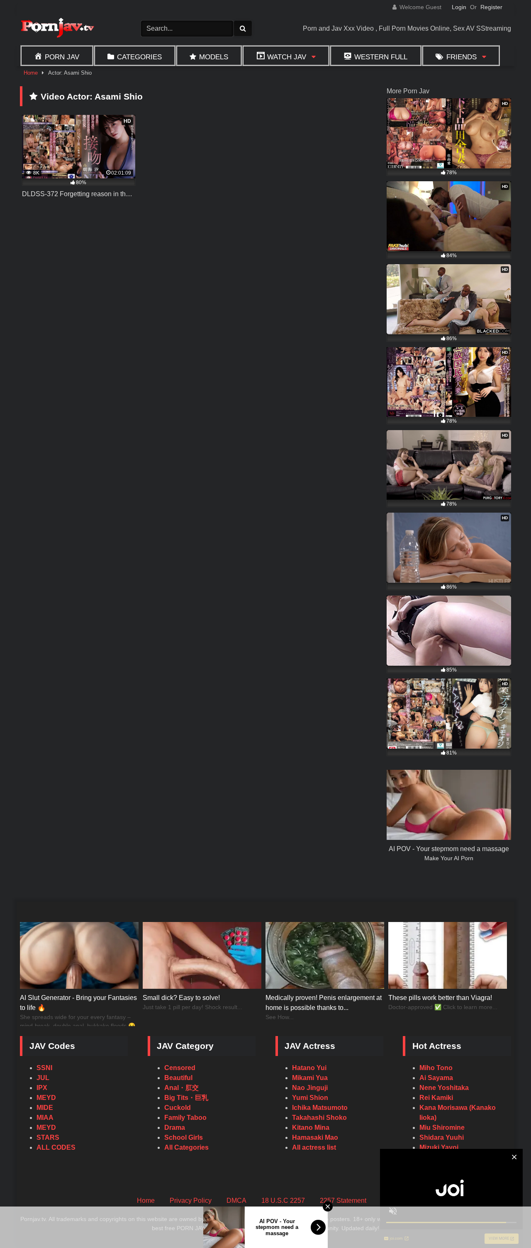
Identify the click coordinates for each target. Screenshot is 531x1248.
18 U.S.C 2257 (283, 1200)
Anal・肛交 (181, 1087)
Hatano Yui (309, 1067)
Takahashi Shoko (319, 1117)
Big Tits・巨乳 (186, 1097)
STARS (48, 1137)
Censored (179, 1067)
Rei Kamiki (436, 1097)
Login (459, 7)
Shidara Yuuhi (441, 1137)
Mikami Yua (310, 1077)
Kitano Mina (310, 1127)
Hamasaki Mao (315, 1137)
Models (213, 57)
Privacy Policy (191, 1200)
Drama (174, 1127)
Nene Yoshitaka (444, 1087)
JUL (43, 1077)
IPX (42, 1087)
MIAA (45, 1117)
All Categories (186, 1147)
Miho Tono (436, 1067)
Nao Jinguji (310, 1087)
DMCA (236, 1200)
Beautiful (178, 1077)
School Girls (183, 1137)
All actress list (314, 1147)
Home (31, 73)
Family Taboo (185, 1117)
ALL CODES (56, 1147)
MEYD (46, 1097)
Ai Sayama (436, 1077)
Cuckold (177, 1107)
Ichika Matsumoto (320, 1107)
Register (491, 7)
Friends (461, 57)
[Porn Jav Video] (57, 29)
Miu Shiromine (442, 1127)
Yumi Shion (310, 1097)
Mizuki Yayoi (438, 1147)
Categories (139, 57)
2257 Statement (343, 1200)
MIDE (45, 1107)
